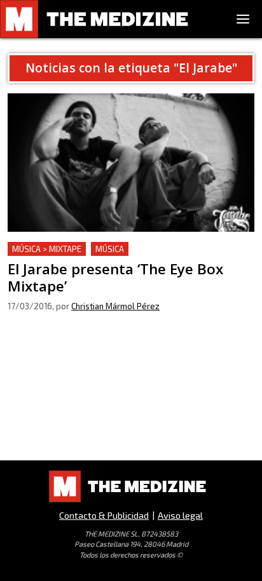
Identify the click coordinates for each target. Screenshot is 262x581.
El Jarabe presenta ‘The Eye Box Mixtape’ (102, 249)
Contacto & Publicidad (104, 515)
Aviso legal (180, 515)
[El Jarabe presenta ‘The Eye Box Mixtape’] (131, 162)
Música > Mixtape (46, 249)
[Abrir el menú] (243, 19)
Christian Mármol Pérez (115, 306)
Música (109, 249)
